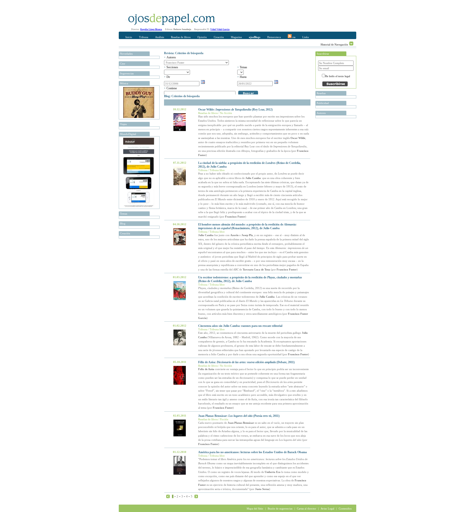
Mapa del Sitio (255, 508)
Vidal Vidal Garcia (220, 29)
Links (305, 37)
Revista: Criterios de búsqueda (183, 53)
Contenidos (345, 508)
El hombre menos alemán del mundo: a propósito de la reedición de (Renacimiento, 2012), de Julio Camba (247, 226)
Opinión (202, 37)
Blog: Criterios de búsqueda (182, 96)
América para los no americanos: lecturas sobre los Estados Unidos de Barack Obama (252, 452)
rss (293, 37)
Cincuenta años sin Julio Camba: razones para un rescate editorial (240, 326)
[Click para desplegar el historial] (351, 43)
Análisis (159, 37)
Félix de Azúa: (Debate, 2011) (246, 362)
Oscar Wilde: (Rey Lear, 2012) (235, 109)
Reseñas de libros (180, 37)
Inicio (128, 37)
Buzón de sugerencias (280, 508)
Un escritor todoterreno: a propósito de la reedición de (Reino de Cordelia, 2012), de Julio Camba (250, 279)
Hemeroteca (274, 37)
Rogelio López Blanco (151, 29)
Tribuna (143, 37)
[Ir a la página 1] (168, 496)
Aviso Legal (327, 508)
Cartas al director (306, 508)
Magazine (236, 37)
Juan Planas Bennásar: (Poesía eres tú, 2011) (239, 416)
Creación (219, 37)
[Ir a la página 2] (196, 496)
